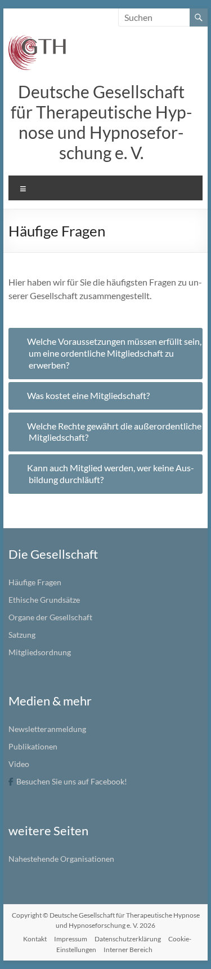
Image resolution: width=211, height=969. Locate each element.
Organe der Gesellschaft (50, 617)
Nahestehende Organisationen (61, 858)
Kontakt (35, 939)
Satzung (21, 634)
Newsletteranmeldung (47, 729)
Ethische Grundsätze (44, 599)
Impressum (70, 939)
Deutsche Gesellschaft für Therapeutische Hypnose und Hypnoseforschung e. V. (101, 122)
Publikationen (32, 746)
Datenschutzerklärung (128, 939)
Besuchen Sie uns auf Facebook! (71, 781)
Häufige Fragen (34, 582)
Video (18, 764)
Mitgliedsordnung (39, 652)
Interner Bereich (128, 949)
